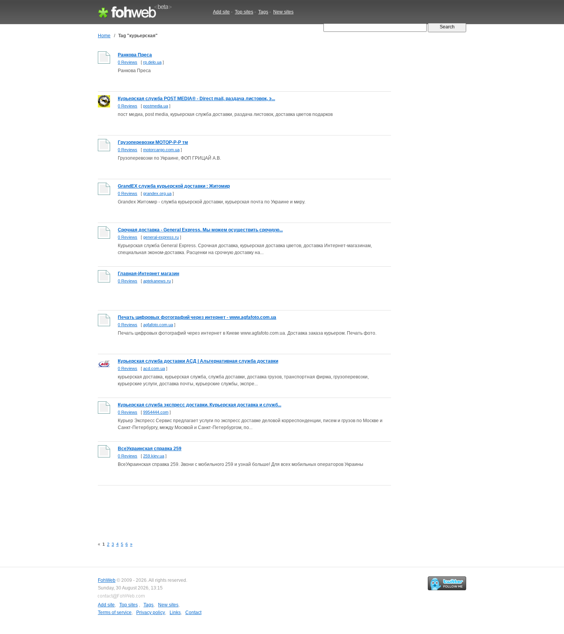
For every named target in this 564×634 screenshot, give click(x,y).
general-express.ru (161, 237)
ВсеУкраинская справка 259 (149, 448)
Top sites (244, 12)
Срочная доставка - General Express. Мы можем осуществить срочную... (200, 230)
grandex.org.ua (157, 193)
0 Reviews (127, 62)
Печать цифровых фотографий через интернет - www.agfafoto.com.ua (197, 317)
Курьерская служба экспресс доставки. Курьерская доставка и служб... (199, 405)
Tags (263, 12)
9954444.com (155, 412)
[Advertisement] (237, 507)
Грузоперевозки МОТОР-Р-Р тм (153, 142)
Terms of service (115, 612)
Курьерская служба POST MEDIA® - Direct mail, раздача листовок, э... (196, 98)
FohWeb (106, 580)
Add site (221, 12)
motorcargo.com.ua (161, 149)
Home (104, 35)
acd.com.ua (154, 368)
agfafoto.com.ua (158, 324)
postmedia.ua (155, 106)
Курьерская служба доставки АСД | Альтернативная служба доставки (198, 361)
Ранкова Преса (135, 55)
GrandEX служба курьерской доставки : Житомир (174, 186)
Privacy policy (150, 612)
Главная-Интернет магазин (148, 273)
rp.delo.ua (152, 62)
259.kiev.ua (153, 456)
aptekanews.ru (157, 281)
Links (175, 612)
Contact (193, 612)
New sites (283, 12)
